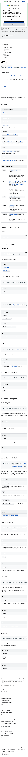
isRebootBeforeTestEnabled (10, 134)
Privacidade (9, 749)
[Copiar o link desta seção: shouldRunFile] (11, 633)
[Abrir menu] (2, 1)
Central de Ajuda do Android (7, 729)
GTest (4, 113)
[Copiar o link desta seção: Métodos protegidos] (18, 399)
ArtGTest (4, 86)
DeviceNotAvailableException (10, 337)
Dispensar (14, 20)
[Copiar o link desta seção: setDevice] (8, 344)
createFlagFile (13, 170)
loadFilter (12, 205)
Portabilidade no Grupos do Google (8, 723)
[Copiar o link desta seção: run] (4, 299)
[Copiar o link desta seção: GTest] (6, 231)
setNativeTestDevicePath (9, 160)
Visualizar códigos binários (6, 698)
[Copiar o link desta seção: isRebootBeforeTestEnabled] (20, 277)
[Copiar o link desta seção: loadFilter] (8, 577)
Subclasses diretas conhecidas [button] (9, 86)
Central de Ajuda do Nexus (7, 733)
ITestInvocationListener (12, 142)
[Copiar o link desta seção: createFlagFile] (11, 403)
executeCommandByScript (15, 181)
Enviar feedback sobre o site (19, 749)
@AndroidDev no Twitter (6, 712)
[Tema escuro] (26, 235)
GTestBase (9, 67)
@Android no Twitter (5, 710)
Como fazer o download (6, 696)
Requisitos (3, 694)
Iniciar (14, 24)
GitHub (2, 704)
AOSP (2, 41)
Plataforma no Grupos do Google (8, 719)
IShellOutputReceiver (18, 184)
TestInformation (9, 141)
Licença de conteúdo (18, 680)
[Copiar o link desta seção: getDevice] (9, 248)
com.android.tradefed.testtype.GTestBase (15, 75)
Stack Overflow (4, 740)
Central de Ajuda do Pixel (6, 731)
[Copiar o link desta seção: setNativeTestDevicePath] (18, 372)
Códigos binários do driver (6, 702)
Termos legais (20, 747)
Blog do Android (4, 714)
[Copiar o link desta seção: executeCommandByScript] (19, 458)
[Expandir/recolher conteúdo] (9, 44)
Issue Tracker (4, 742)
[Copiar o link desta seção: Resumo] (8, 105)
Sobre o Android (4, 747)
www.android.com (5, 735)
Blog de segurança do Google (7, 717)
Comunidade (12, 747)
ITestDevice (6, 122)
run (3, 141)
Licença (3, 749)
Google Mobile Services (6, 737)
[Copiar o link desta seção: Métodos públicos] (16, 244)
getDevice (5, 125)
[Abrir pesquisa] (16, 1)
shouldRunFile (13, 214)
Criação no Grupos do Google (7, 721)
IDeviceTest (23, 67)
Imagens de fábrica (5, 700)
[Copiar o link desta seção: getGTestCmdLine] (14, 522)
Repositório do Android (6, 691)
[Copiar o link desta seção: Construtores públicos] (20, 227)
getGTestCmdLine (13, 197)
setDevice (5, 151)
